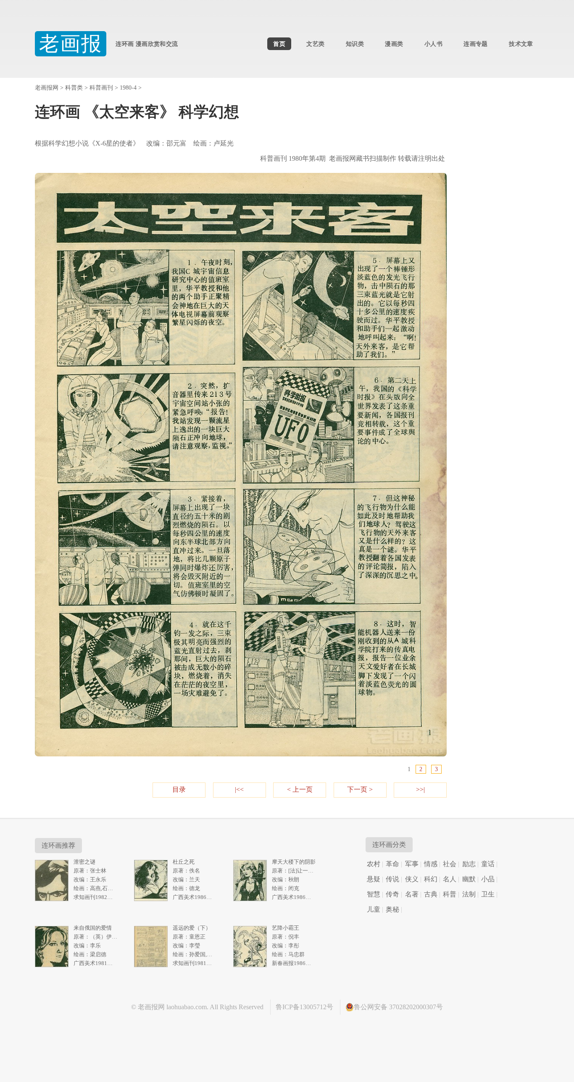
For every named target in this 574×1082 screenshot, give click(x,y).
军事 (412, 863)
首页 (279, 43)
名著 (412, 894)
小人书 (433, 43)
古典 (430, 894)
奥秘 (392, 909)
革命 (392, 863)
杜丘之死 (184, 862)
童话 (488, 863)
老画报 (71, 43)
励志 (469, 863)
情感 (430, 863)
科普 (449, 894)
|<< (239, 789)
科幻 (430, 879)
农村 (373, 863)
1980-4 (128, 88)
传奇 (392, 894)
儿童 (373, 909)
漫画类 (394, 43)
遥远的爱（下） (192, 928)
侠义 (412, 879)
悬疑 (373, 879)
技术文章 (521, 43)
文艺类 (315, 43)
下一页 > (360, 789)
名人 (449, 879)
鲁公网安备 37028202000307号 (398, 1006)
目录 (179, 789)
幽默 (469, 879)
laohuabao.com (186, 1006)
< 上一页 (300, 789)
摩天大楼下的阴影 (294, 862)
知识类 (355, 43)
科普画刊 (101, 88)
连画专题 (475, 43)
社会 (449, 863)
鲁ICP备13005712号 (304, 1006)
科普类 (74, 88)
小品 (488, 879)
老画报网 (46, 88)
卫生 (488, 894)
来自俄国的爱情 (93, 928)
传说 (392, 879)
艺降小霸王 (285, 928)
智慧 (373, 894)
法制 (469, 894)
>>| (420, 789)
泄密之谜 (84, 862)
